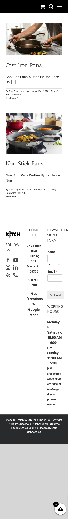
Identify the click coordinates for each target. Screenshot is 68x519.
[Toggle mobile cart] (42, 6)
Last (59, 264)
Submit (55, 295)
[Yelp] (8, 275)
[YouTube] (15, 260)
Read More (11, 98)
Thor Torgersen (16, 91)
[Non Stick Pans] (34, 133)
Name (52, 252)
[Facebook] (8, 260)
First (49, 264)
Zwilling (21, 193)
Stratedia (33, 419)
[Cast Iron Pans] (34, 39)
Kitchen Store (40, 423)
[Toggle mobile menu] (59, 6)
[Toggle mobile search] (51, 6)
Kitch (43, 419)
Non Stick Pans (24, 163)
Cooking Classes (38, 427)
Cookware (16, 94)
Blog (53, 91)
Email (52, 271)
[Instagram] (8, 267)
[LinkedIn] (15, 267)
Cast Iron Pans (24, 65)
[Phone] (15, 275)
